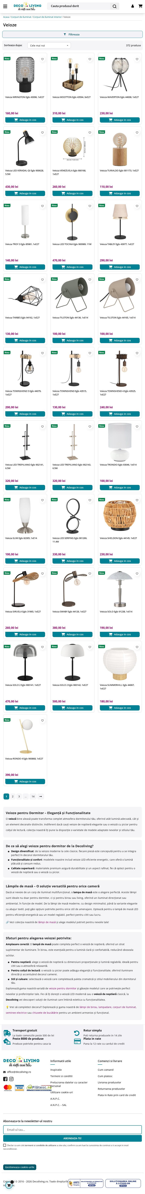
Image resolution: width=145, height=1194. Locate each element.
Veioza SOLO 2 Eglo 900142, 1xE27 (70, 685)
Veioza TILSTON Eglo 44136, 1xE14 (70, 317)
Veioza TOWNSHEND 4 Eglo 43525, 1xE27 (118, 392)
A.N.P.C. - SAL (58, 1105)
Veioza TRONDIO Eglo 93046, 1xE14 (118, 464)
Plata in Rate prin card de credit (117, 1095)
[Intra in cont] (134, 6)
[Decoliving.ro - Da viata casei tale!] (28, 6)
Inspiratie (56, 1069)
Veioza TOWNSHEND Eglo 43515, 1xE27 (70, 392)
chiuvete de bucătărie (45, 1012)
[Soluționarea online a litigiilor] (123, 1183)
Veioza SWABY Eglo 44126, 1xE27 (69, 611)
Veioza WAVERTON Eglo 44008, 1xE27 (119, 97)
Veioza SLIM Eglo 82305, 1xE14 (21, 538)
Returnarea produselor (111, 1088)
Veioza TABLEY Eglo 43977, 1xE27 (117, 244)
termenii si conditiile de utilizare (40, 1145)
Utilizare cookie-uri (61, 1092)
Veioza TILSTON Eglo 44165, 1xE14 (117, 317)
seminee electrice (16, 1012)
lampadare (104, 1007)
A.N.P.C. (55, 1098)
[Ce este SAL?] (86, 1183)
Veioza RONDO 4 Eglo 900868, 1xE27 (24, 758)
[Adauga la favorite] (42, 59)
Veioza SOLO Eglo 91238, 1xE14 (116, 611)
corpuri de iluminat (124, 1007)
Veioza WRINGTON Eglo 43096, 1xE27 (24, 97)
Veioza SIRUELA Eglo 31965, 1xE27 (23, 611)
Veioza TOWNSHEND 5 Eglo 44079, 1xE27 (23, 392)
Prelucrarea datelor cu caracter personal (69, 1084)
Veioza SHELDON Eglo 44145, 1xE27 (118, 538)
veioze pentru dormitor (62, 988)
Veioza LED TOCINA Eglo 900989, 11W (72, 244)
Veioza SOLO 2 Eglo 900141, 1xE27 (23, 685)
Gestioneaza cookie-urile (19, 1167)
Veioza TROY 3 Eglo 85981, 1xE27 (22, 244)
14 (33, 796)
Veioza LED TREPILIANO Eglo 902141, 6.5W (24, 466)
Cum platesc (105, 1076)
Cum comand (106, 1069)
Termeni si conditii (61, 1076)
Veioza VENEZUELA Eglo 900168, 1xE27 (69, 172)
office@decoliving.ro (19, 1072)
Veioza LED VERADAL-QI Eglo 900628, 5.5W (24, 172)
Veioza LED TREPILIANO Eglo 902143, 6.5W (72, 466)
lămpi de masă (47, 922)
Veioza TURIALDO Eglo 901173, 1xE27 (119, 170)
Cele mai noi (49, 45)
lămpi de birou (88, 1007)
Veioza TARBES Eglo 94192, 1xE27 (22, 317)
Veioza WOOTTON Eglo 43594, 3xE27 (72, 97)
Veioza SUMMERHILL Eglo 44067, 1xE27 (117, 686)
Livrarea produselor (109, 1082)
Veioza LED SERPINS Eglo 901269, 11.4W (70, 539)
